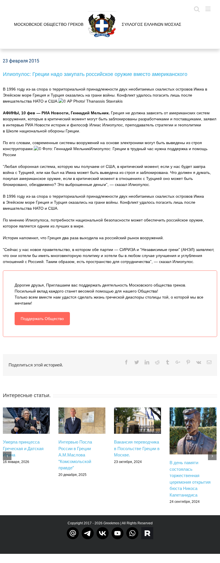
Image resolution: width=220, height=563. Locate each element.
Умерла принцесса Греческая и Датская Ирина (23, 448)
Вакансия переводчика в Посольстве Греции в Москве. (137, 448)
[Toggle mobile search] (197, 9)
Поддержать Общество (42, 318)
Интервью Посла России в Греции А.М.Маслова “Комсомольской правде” (75, 455)
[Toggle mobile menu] (208, 9)
